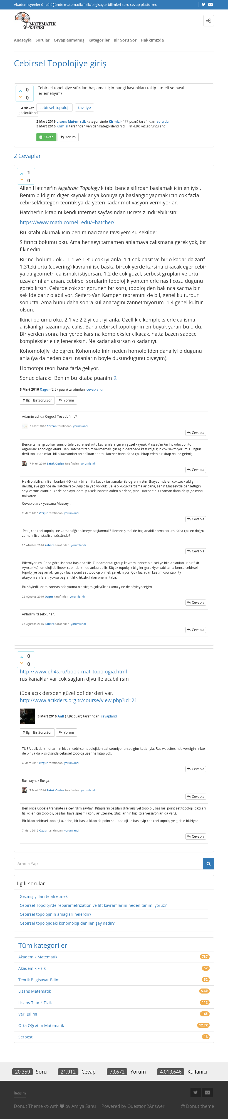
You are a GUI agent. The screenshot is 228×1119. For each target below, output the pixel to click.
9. (115, 377)
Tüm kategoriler (42, 945)
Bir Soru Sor (125, 40)
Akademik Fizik (32, 968)
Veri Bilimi (27, 1014)
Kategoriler (99, 40)
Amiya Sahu (83, 1106)
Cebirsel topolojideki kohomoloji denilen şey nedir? (67, 923)
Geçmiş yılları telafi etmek (44, 896)
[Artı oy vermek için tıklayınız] (20, 91)
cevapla (198, 432)
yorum (70, 137)
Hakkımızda (152, 40)
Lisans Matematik (71, 121)
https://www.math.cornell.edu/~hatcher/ (67, 222)
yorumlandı (80, 426)
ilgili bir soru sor (39, 400)
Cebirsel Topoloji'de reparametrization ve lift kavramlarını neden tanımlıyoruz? (93, 905)
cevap (48, 137)
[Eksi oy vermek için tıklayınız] (20, 96)
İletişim (20, 1093)
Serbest (25, 1037)
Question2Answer (146, 1106)
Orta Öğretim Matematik (41, 1025)
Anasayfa (22, 40)
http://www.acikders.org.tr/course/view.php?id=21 (78, 700)
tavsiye (84, 107)
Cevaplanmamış (69, 40)
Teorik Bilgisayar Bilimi (39, 979)
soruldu (162, 121)
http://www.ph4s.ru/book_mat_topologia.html (73, 671)
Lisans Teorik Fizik (35, 1002)
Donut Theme (28, 1106)
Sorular (42, 40)
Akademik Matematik (37, 957)
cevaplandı (94, 389)
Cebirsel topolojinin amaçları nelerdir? (55, 914)
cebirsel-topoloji (54, 107)
